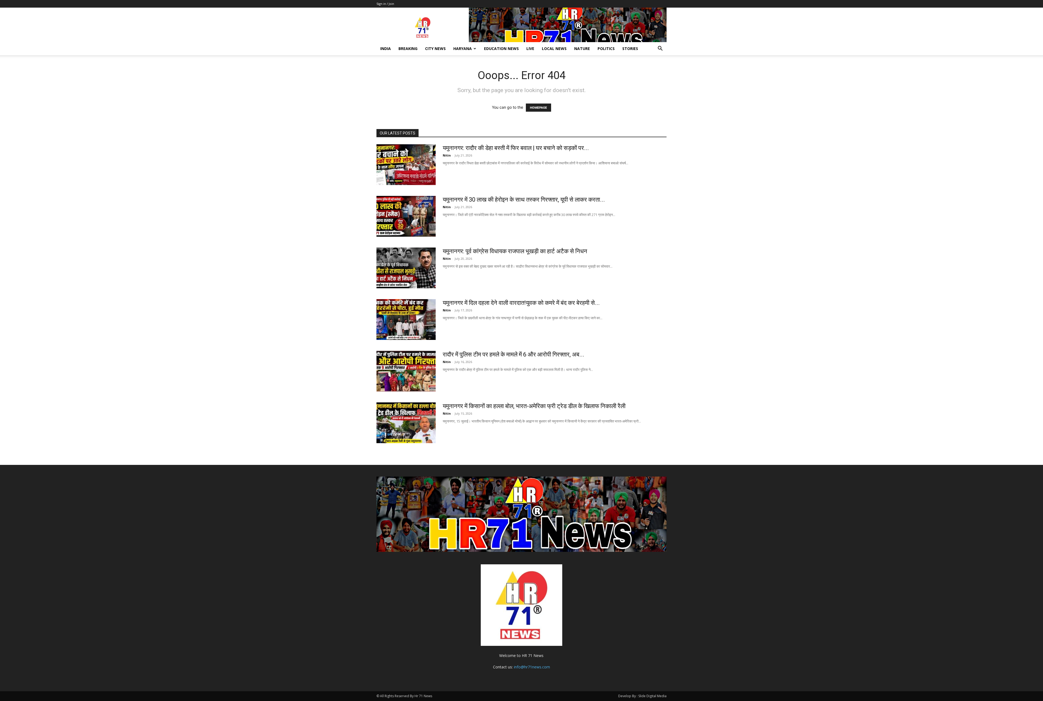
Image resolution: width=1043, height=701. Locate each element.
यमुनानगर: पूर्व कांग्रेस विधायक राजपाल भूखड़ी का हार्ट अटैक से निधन (515, 251)
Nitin (447, 155)
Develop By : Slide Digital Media (642, 696)
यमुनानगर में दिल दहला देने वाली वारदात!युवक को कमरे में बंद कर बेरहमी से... (521, 302)
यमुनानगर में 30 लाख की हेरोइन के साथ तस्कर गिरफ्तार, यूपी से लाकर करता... (524, 199)
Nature (582, 48)
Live (530, 48)
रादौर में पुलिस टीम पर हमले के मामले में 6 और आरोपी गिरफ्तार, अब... (513, 354)
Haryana (462, 48)
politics (606, 48)
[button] (660, 49)
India (385, 48)
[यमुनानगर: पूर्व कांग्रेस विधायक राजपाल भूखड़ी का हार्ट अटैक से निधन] (406, 268)
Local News (554, 48)
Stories (630, 48)
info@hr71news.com (532, 666)
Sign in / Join (385, 4)
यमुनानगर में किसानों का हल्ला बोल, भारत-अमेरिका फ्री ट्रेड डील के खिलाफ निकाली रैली (534, 406)
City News (435, 48)
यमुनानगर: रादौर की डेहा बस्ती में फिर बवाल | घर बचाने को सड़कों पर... (516, 148)
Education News (501, 48)
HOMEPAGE (538, 107)
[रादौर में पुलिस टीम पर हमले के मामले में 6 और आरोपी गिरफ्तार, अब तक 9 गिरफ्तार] (406, 371)
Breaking (407, 48)
